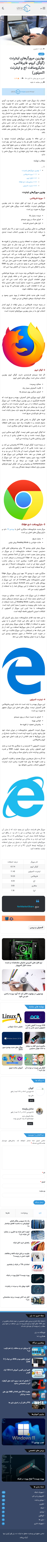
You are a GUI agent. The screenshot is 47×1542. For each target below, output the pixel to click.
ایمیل (42, 1182)
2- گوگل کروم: (30, 178)
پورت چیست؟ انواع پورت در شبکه (17, 1275)
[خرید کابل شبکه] (23, 91)
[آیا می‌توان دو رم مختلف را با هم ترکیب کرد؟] (38, 1351)
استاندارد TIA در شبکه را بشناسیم (18, 1264)
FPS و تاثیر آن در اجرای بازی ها (19, 1402)
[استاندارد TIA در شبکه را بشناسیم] (37, 1267)
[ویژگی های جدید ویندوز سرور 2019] (12, 1038)
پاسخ (31, 1100)
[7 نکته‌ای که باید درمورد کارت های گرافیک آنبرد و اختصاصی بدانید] (38, 1384)
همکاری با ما (41, 1336)
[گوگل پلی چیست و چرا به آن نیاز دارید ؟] (34, 1060)
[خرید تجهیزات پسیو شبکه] (23, 918)
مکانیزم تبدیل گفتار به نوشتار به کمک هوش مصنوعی (35, 1047)
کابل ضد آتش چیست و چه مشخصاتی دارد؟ (16, 1298)
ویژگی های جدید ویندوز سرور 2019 (12, 1048)
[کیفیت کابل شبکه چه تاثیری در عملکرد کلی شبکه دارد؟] (37, 1235)
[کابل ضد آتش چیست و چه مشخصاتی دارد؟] (37, 1300)
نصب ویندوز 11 (37, 1442)
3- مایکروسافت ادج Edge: (26, 182)
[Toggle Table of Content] (43, 167)
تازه (40, 1213)
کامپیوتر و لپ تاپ (38, 1496)
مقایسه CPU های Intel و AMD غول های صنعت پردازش (16, 1393)
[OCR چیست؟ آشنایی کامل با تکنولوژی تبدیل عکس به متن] (34, 1017)
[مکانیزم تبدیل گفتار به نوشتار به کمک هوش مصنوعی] (34, 1038)
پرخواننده (24, 1213)
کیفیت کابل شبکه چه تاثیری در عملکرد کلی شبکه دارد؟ (16, 1233)
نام (43, 1172)
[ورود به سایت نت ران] (23, 1)
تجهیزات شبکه (39, 1492)
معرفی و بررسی (36, 927)
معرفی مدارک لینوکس (15, 1026)
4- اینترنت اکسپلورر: (28, 186)
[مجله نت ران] (23, 8)
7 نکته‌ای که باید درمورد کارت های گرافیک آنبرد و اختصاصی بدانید (16, 1382)
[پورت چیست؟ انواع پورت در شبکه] (37, 1278)
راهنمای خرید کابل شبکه (21, 1242)
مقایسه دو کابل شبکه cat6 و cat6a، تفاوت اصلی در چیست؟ (17, 1254)
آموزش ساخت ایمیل (16, 1068)
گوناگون (41, 1515)
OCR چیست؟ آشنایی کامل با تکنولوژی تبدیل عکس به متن (35, 1026)
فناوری (35, 49)
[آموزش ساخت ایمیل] (12, 1060)
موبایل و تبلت (39, 1500)
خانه (41, 49)
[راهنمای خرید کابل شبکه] (37, 1246)
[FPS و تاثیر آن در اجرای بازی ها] (38, 1405)
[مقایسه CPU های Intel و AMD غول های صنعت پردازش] (38, 1395)
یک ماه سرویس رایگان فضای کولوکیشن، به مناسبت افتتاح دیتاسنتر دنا (17, 1223)
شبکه (42, 1508)
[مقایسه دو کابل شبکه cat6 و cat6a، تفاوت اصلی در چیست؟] (37, 1257)
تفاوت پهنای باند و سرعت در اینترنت (17, 1286)
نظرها (8, 1213)
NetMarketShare (25, 907)
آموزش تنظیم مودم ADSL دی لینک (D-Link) (16, 1360)
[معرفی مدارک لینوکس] (12, 1017)
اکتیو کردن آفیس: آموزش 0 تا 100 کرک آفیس (17, 1371)
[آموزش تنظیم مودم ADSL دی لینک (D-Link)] (38, 1362)
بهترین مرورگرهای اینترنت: (30, 170)
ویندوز (42, 1512)
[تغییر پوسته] (3, 9)
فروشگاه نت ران (40, 1332)
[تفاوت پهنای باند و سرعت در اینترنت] (37, 1289)
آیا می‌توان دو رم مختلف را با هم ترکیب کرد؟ (17, 1349)
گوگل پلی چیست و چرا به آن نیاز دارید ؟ (35, 1069)
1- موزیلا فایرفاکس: (28, 174)
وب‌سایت (42, 1191)
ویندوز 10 (10, 529)
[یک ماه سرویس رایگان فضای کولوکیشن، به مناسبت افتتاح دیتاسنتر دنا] (37, 1224)
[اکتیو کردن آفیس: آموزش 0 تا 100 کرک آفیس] (38, 1373)
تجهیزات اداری (39, 1523)
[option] (23, 1431)
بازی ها (41, 1519)
